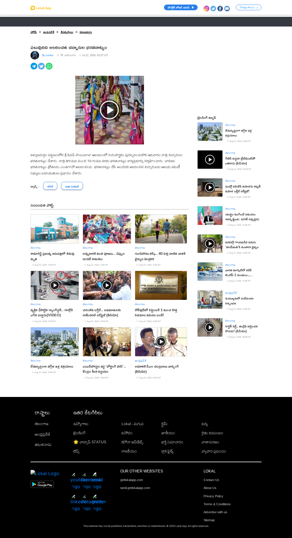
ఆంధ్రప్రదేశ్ (38, 22)
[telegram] (34, 69)
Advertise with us (215, 512)
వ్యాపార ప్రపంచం (214, 451)
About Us (210, 488)
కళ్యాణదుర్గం (86, 32)
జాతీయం (168, 433)
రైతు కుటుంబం (212, 433)
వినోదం (127, 433)
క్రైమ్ (164, 424)
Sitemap (209, 520)
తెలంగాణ (60, 22)
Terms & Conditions (217, 504)
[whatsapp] (49, 69)
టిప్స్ (76, 451)
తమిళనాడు (43, 445)
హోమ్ (34, 32)
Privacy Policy (213, 496)
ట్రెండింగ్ (79, 433)
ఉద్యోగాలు (80, 424)
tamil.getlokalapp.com (135, 488)
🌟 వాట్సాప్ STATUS (89, 442)
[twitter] (42, 69)
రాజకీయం (129, 451)
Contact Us (211, 480)
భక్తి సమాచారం (172, 442)
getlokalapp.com (131, 480)
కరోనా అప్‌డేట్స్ (132, 442)
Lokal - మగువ (132, 424)
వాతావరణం (210, 442)
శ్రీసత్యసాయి (66, 32)
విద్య (205, 424)
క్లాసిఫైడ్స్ (167, 451)
